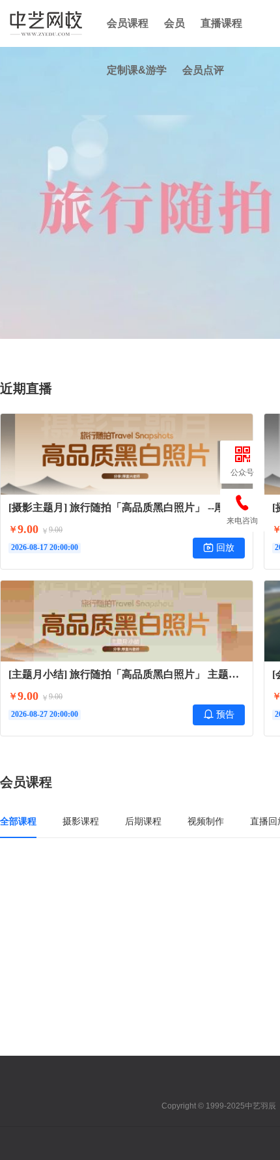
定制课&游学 (137, 70)
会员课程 (127, 23)
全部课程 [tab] (18, 821)
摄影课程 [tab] (81, 821)
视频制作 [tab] (206, 821)
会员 (174, 23)
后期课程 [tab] (143, 821)
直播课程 (221, 23)
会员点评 (203, 70)
